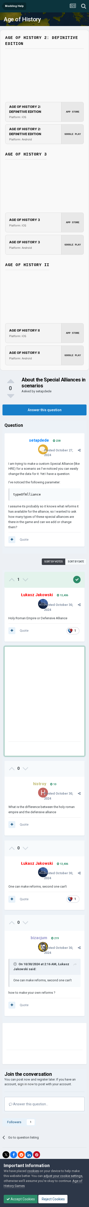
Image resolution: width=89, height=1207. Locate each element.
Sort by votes (53, 561)
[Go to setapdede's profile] (43, 449)
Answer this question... (30, 1104)
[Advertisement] (44, 695)
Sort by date (76, 561)
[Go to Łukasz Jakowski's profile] (43, 604)
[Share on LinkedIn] (28, 1154)
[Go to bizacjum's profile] (43, 947)
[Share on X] (5, 1154)
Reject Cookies (53, 1199)
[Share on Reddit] (21, 1154)
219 (56, 938)
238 (57, 440)
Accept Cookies (22, 1199)
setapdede (43, 391)
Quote (24, 539)
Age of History (22, 19)
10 (54, 784)
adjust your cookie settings (63, 1176)
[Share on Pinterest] (36, 1154)
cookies (33, 1171)
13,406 (63, 595)
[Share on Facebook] (13, 1154)
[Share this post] (79, 450)
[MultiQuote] (11, 539)
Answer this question (45, 410)
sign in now (26, 1084)
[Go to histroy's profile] (43, 793)
